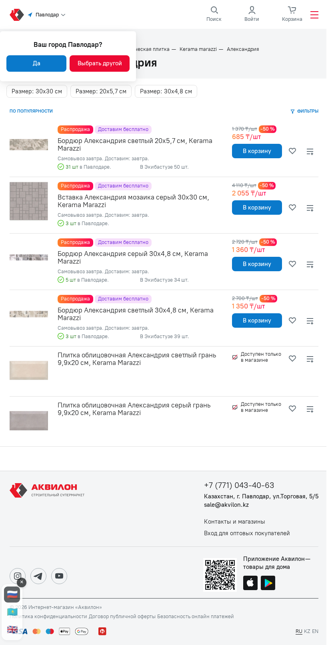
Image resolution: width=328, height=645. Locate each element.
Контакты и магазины (234, 521)
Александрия (243, 49)
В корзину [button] (257, 151)
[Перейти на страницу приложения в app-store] (250, 584)
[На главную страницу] (48, 509)
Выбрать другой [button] (100, 63)
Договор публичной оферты (122, 616)
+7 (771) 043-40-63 (239, 485)
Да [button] (36, 63)
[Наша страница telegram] (38, 576)
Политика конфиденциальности (48, 616)
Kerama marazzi (198, 49)
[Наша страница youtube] (59, 576)
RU (299, 631)
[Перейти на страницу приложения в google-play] (268, 584)
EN (315, 631)
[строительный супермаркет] (17, 15)
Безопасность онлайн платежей (195, 616)
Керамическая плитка (143, 49)
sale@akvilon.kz (226, 505)
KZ (307, 631)
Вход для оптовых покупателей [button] (247, 533)
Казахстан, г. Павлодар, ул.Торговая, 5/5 (261, 496)
